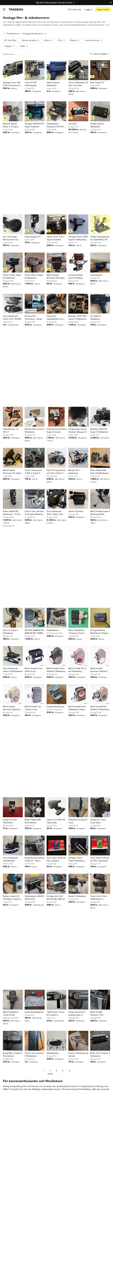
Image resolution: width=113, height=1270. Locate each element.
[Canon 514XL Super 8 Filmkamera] (13, 262)
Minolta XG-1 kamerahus (74, 471)
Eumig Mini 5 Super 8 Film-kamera (12, 1054)
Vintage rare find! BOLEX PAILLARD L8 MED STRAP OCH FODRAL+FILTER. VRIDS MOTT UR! (56, 897)
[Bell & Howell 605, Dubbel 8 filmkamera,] (100, 694)
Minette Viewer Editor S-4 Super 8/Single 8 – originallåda (10, 125)
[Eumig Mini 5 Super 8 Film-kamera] (13, 1041)
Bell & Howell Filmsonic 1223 (96, 1013)
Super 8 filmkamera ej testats (78, 1054)
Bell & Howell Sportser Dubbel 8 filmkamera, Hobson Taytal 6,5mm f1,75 (12, 708)
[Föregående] (44, 1070)
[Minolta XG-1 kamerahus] (78, 458)
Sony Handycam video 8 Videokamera (12, 669)
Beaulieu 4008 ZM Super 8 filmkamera (99, 430)
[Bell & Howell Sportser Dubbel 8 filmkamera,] (100, 656)
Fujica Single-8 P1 (33, 236)
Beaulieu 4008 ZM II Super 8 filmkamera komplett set (77, 317)
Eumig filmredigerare (34, 1012)
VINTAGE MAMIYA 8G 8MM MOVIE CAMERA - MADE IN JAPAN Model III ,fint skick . (34, 632)
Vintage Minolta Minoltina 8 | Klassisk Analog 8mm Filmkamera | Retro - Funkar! (99, 632)
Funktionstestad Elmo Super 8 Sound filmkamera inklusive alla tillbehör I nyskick (56, 430)
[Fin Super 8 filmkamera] (100, 304)
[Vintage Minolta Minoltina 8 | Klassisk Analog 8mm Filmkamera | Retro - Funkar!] (100, 618)
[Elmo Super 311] (100, 70)
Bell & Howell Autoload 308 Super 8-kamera (56, 276)
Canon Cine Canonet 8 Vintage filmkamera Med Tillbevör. (34, 513)
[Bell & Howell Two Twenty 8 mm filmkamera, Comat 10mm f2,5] (35, 694)
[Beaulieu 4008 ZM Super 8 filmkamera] (100, 417)
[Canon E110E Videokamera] (35, 70)
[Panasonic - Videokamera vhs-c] (56, 304)
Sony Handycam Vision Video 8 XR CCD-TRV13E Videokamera (55, 513)
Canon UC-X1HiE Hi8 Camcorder (56, 821)
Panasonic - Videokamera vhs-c (55, 317)
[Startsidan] (16, 9)
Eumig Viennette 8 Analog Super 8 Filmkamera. (76, 1013)
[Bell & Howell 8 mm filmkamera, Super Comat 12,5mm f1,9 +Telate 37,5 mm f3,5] (78, 694)
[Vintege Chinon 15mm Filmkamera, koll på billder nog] (78, 845)
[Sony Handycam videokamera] (13, 845)
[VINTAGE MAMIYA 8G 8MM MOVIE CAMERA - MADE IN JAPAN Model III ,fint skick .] (35, 618)
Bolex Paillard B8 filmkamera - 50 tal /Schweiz (11, 513)
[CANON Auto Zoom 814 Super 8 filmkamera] (56, 1000)
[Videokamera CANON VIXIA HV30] (35, 884)
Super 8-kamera (75, 511)
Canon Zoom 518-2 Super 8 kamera (55, 238)
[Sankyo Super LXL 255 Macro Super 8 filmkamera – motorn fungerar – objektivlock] (13, 884)
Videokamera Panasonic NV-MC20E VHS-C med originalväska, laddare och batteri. (56, 125)
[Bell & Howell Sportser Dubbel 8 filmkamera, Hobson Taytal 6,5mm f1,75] (13, 694)
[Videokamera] (100, 262)
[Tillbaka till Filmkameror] (4, 34)
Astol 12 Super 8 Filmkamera (10, 631)
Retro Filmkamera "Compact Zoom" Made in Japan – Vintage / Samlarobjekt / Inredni (76, 632)
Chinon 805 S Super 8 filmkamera (34, 276)
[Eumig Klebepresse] (56, 694)
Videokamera (96, 275)
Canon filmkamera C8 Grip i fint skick (78, 84)
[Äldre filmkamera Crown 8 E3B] (13, 1000)
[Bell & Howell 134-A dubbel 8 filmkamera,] (56, 656)
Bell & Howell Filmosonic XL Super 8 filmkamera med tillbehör (12, 472)
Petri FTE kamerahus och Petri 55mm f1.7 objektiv (56, 472)
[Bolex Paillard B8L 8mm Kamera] (35, 807)
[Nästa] (68, 1070)
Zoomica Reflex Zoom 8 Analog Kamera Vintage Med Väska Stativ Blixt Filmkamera (78, 276)
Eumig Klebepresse (55, 706)
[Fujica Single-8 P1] (35, 224)
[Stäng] (111, 2)
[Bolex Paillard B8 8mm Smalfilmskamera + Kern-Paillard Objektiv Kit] (100, 458)
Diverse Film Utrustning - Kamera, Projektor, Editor (34, 317)
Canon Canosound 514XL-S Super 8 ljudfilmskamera (33, 472)
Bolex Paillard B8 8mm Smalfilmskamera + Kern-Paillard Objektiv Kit (100, 472)
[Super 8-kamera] (78, 499)
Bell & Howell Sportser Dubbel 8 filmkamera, (98, 670)
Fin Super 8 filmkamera (95, 317)
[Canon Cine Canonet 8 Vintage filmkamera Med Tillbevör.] (35, 499)
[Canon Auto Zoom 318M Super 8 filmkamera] (100, 884)
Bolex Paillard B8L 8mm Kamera (33, 821)
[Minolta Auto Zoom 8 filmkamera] (35, 417)
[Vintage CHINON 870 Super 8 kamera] (35, 111)
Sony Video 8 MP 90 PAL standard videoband (56, 859)
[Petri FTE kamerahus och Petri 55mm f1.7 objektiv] (56, 458)
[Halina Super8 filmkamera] (56, 70)
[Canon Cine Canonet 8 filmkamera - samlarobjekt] (35, 1041)
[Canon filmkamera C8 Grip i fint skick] (78, 70)
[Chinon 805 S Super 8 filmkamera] (35, 262)
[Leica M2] (78, 111)
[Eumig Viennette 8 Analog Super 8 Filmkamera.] (78, 1000)
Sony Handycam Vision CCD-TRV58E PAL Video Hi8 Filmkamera (12, 317)
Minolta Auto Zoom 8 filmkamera (34, 430)
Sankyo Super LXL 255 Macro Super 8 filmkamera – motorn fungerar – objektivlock (12, 897)
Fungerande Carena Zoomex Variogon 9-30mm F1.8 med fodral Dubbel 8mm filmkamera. (77, 430)
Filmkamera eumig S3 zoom (77, 821)
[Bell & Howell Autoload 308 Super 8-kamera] (56, 262)
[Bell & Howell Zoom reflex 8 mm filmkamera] (35, 656)
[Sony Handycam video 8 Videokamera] (13, 656)
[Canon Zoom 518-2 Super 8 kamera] (56, 224)
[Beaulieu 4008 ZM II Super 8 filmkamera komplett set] (78, 304)
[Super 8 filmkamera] (78, 884)
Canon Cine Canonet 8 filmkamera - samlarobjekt (34, 1054)
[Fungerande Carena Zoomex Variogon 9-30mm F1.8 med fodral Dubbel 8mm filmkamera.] (78, 417)
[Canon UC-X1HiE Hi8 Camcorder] (56, 807)
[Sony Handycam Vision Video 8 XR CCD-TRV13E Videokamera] (56, 499)
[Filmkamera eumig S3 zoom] (78, 807)
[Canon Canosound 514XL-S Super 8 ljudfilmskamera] (35, 458)
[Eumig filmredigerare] (35, 1000)
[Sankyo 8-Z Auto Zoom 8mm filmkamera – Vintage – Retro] (100, 807)
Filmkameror (12, 33)
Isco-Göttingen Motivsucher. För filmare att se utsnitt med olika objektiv (12, 238)
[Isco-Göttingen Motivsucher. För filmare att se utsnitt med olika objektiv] (13, 224)
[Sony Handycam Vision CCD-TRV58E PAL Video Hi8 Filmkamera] (13, 304)
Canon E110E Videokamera (31, 84)
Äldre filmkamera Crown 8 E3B (10, 1013)
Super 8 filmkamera (77, 896)
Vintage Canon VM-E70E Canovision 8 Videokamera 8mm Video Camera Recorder (12, 84)
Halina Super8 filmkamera (53, 84)
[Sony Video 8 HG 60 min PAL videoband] (100, 845)
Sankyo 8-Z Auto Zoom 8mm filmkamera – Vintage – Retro (99, 821)
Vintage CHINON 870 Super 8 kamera (34, 125)
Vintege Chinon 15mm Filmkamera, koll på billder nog (76, 859)
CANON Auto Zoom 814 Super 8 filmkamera (55, 1013)
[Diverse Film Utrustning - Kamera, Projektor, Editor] (35, 304)
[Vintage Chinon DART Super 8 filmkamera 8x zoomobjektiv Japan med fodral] (78, 224)
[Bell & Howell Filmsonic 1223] (100, 1000)
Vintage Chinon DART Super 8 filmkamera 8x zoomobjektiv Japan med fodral (78, 238)
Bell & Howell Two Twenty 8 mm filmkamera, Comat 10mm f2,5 (33, 708)
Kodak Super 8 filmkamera (97, 125)
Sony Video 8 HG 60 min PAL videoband (99, 859)
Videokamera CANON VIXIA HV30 (34, 897)
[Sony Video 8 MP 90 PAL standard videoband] (56, 845)
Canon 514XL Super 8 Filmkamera (12, 276)
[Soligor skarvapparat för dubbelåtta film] (100, 224)
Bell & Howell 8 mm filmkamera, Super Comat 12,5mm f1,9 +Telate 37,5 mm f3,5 (78, 708)
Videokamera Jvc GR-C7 (11, 430)
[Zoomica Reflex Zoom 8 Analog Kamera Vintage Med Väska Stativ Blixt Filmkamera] (78, 262)
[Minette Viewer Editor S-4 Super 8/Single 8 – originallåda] (13, 111)
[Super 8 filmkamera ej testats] (78, 1041)
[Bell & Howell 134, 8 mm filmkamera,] (78, 656)
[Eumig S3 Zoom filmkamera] (13, 807)
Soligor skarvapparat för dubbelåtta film (99, 238)
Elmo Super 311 (97, 82)
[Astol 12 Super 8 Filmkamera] (13, 618)
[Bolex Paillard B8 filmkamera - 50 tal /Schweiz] (13, 499)
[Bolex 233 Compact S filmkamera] (100, 1041)
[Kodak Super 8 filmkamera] (100, 111)
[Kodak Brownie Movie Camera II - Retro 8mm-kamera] (35, 845)
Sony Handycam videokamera (10, 859)
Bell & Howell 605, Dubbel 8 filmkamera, (100, 708)
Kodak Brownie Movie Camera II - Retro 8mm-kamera (35, 859)
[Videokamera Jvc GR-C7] (13, 417)
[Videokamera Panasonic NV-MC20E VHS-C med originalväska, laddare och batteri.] (56, 111)
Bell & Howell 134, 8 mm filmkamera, (77, 669)
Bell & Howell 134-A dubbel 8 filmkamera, (56, 669)
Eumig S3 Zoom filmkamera (10, 821)
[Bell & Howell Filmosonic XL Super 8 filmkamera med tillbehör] (13, 458)
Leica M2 (72, 123)
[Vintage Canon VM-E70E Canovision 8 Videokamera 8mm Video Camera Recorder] (13, 70)
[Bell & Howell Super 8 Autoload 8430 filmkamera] (100, 499)
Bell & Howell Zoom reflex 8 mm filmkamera (33, 670)
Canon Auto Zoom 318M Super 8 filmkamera (98, 897)
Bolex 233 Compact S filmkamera (100, 1054)
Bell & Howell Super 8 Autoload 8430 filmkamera (100, 513)
